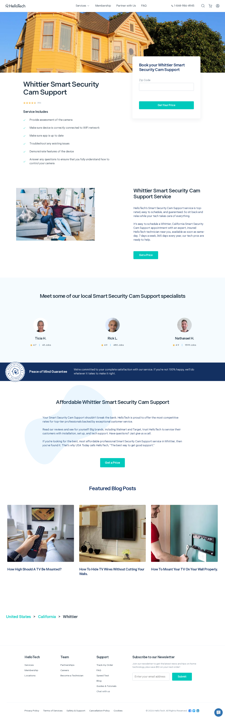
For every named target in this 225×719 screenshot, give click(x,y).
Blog (99, 680)
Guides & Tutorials (106, 686)
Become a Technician (71, 675)
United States (18, 616)
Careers (64, 670)
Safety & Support (76, 710)
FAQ (99, 670)
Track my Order (105, 665)
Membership (31, 670)
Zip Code (144, 80)
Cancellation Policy (99, 710)
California (47, 616)
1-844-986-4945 (184, 5)
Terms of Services (53, 710)
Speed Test (103, 675)
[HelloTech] (15, 6)
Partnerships (67, 665)
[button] (218, 712)
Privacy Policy (32, 710)
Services (29, 665)
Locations (30, 675)
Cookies (118, 710)
